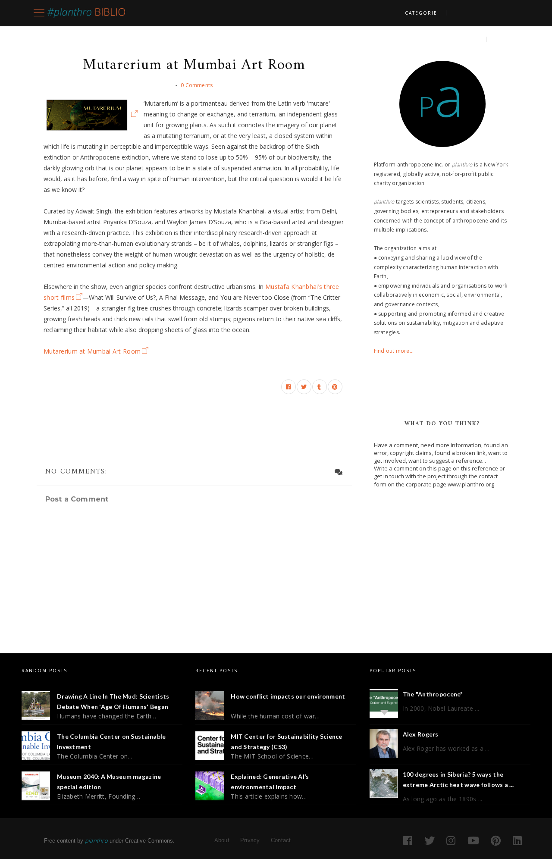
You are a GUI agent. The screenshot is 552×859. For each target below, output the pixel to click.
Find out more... (394, 350)
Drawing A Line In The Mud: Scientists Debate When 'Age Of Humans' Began (113, 701)
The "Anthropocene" (433, 694)
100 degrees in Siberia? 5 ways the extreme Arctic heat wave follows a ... (458, 779)
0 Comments (197, 85)
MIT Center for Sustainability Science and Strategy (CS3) (286, 741)
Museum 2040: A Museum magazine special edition (109, 781)
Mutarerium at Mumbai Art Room (92, 351)
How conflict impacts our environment (288, 696)
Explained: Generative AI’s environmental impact (270, 781)
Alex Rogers (421, 734)
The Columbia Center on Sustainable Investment (111, 741)
